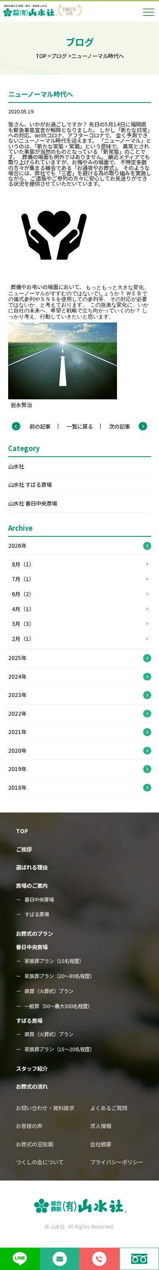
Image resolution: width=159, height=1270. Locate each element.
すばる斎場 (36, 914)
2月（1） (23, 639)
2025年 (17, 658)
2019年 (17, 769)
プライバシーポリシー (116, 1162)
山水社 (16, 466)
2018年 (17, 787)
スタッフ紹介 (32, 1068)
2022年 (17, 713)
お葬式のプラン (34, 933)
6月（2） (23, 594)
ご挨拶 (24, 849)
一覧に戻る (79, 426)
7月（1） (23, 579)
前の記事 (40, 426)
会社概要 (100, 1144)
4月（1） (23, 609)
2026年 (17, 545)
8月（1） (23, 564)
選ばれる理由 (32, 867)
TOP (22, 831)
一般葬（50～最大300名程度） (58, 1006)
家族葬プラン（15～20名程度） (59, 1049)
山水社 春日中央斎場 (32, 503)
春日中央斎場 (39, 899)
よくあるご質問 (108, 1108)
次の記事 (119, 426)
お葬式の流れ (32, 1086)
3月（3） (23, 623)
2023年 (17, 695)
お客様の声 (29, 1125)
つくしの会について (40, 1162)
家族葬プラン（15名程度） (54, 961)
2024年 (17, 676)
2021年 (17, 732)
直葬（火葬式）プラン (48, 991)
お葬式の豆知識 (34, 1144)
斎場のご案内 (32, 885)
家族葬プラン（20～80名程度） (59, 976)
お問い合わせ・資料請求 (45, 1108)
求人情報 (100, 1125)
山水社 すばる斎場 (30, 484)
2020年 (17, 750)
